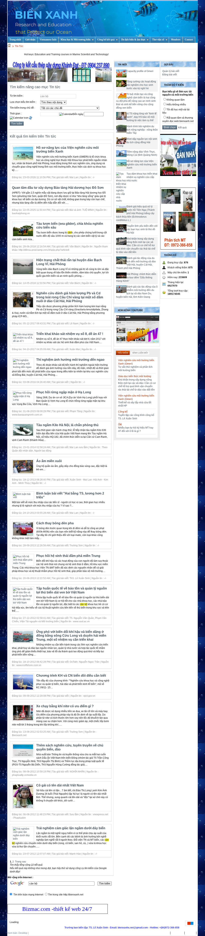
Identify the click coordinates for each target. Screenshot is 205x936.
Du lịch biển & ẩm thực (133, 39)
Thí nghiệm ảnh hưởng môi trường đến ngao (70, 359)
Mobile (33, 933)
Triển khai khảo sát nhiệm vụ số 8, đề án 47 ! (69, 334)
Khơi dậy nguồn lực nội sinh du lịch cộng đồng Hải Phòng (136, 142)
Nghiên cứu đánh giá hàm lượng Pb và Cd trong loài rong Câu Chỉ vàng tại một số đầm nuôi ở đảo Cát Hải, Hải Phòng (69, 297)
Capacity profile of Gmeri (140, 71)
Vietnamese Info (48, 39)
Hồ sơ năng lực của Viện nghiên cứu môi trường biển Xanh (142, 164)
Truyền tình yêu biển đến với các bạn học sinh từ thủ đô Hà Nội (142, 229)
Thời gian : (15, 113)
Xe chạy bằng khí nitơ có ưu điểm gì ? (65, 706)
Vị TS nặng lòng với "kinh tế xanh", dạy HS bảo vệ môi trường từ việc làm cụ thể (142, 117)
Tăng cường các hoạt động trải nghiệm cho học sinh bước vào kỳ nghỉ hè (141, 85)
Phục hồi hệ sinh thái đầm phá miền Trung (68, 555)
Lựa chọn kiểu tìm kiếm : (23, 102)
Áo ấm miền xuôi (49, 461)
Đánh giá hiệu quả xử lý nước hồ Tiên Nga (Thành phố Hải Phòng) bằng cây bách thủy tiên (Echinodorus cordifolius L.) (135, 213)
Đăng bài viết (169, 74)
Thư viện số (158, 39)
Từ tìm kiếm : (17, 95)
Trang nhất (163, 933)
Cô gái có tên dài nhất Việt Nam (60, 785)
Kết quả (182, 127)
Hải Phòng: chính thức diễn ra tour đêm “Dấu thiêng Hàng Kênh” (136, 277)
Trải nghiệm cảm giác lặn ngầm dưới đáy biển (70, 828)
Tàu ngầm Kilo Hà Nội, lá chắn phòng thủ (67, 425)
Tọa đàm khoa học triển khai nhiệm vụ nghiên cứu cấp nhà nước (142, 177)
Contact (189, 39)
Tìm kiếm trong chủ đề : (22, 107)
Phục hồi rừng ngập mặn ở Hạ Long (63, 392)
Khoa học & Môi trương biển (75, 39)
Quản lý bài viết (170, 71)
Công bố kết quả (106, 39)
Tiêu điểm (123, 353)
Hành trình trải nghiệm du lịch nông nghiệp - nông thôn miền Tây (142, 130)
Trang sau (20, 861)
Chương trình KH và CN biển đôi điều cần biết (71, 675)
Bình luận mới (140, 353)
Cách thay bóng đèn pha (55, 523)
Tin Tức (19, 46)
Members (176, 39)
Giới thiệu (30, 39)
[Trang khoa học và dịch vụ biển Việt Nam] (103, 21)
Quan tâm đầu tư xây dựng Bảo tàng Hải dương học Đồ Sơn (58, 187)
